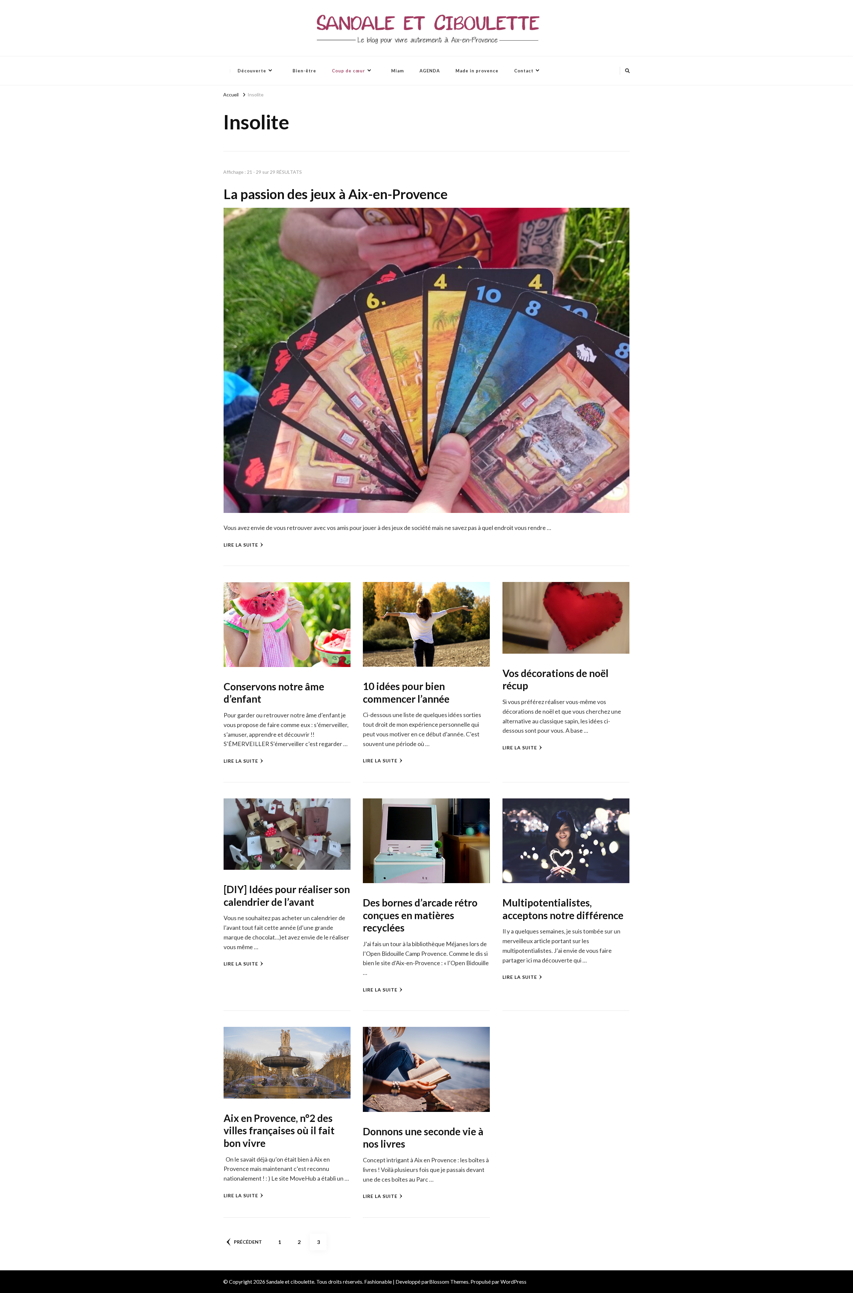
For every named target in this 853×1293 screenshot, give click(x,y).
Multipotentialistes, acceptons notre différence (562, 908)
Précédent (248, 1242)
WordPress (513, 1281)
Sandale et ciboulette (290, 1281)
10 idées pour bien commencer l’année (406, 692)
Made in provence (476, 70)
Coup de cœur (348, 70)
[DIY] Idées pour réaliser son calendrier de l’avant (287, 895)
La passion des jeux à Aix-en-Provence (335, 194)
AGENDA (430, 70)
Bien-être (304, 70)
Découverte (252, 70)
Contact (523, 70)
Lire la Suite (241, 545)
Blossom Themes (448, 1281)
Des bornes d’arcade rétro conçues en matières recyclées (420, 914)
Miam (397, 70)
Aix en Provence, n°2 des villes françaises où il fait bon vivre (279, 1130)
